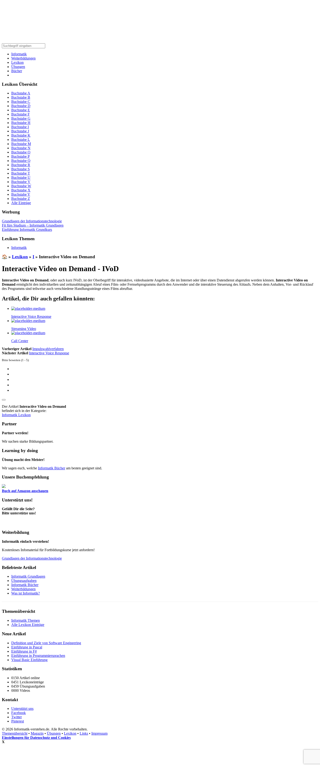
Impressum (99, 733)
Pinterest (17, 721)
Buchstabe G (20, 118)
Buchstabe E (20, 110)
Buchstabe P (20, 156)
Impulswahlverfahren (48, 349)
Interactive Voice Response (49, 353)
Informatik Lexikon (16, 415)
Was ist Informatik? (25, 593)
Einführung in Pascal (26, 647)
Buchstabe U (20, 178)
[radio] (164, 368)
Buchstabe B (20, 97)
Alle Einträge (21, 203)
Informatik (19, 54)
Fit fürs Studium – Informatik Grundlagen (32, 225)
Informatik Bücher (51, 468)
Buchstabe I (20, 127)
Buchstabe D (20, 106)
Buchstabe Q (20, 161)
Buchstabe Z (20, 199)
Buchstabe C (20, 102)
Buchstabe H (20, 123)
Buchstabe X (20, 190)
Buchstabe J (20, 131)
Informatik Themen (25, 620)
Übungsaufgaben (24, 581)
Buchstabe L (20, 140)
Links (84, 733)
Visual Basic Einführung (29, 660)
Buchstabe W (21, 186)
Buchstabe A (20, 93)
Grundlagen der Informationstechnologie (32, 221)
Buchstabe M (21, 144)
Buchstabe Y (20, 194)
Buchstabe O (20, 152)
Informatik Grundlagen (28, 576)
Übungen (18, 67)
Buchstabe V (20, 182)
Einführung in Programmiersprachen (38, 656)
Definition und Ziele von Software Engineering (46, 643)
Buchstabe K (20, 135)
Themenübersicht (14, 733)
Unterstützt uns (22, 709)
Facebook (18, 713)
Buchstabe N (20, 148)
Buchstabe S (20, 169)
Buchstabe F (20, 114)
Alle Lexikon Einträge (27, 625)
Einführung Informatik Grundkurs (27, 230)
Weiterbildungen (23, 58)
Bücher (16, 71)
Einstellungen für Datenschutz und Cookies (36, 738)
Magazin (37, 733)
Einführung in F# (24, 651)
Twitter (16, 717)
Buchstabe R (20, 165)
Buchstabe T (20, 173)
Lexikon (17, 62)
